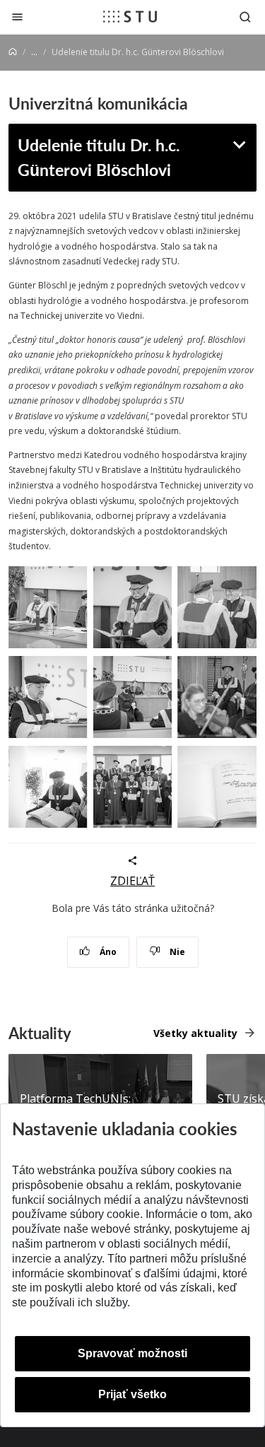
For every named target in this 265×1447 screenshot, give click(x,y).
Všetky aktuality (195, 1033)
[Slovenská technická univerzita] (130, 16)
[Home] (12, 52)
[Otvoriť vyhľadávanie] (245, 16)
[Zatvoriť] (17, 16)
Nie (176, 952)
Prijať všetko (132, 1394)
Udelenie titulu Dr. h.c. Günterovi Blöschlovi (98, 157)
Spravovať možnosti (132, 1353)
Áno (107, 952)
